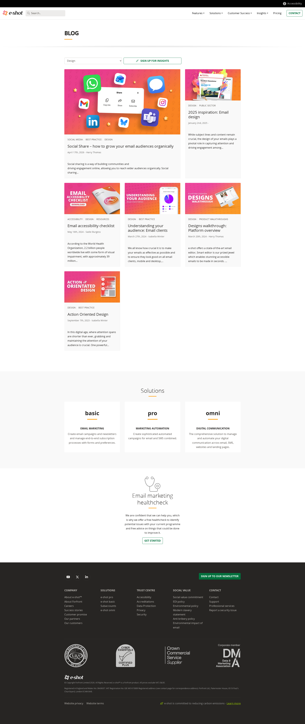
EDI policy (179, 601)
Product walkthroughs (213, 219)
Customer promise (75, 614)
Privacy (141, 610)
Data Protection (146, 606)
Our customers (73, 623)
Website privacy (73, 703)
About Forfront (73, 601)
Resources (102, 219)
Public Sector (207, 105)
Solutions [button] (215, 13)
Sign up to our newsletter (220, 576)
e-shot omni (108, 610)
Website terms (95, 703)
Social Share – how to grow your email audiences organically (120, 146)
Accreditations (145, 601)
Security (141, 614)
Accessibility (294, 3)
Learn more (234, 703)
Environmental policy (185, 606)
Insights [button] (261, 13)
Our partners (72, 619)
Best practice (94, 139)
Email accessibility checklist (91, 225)
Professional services (221, 606)
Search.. (36, 13)
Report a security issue (223, 610)
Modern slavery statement (182, 612)
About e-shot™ (73, 597)
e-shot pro (107, 597)
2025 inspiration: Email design (208, 114)
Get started (152, 540)
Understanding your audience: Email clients (147, 228)
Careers (69, 606)
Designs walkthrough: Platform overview (207, 228)
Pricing (277, 13)
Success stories (73, 610)
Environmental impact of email (188, 625)
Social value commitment (188, 597)
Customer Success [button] (239, 13)
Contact (294, 13)
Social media (75, 139)
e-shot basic (108, 601)
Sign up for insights (154, 61)
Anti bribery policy (184, 619)
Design (109, 139)
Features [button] (197, 13)
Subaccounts (108, 606)
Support (214, 601)
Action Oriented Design (88, 314)
